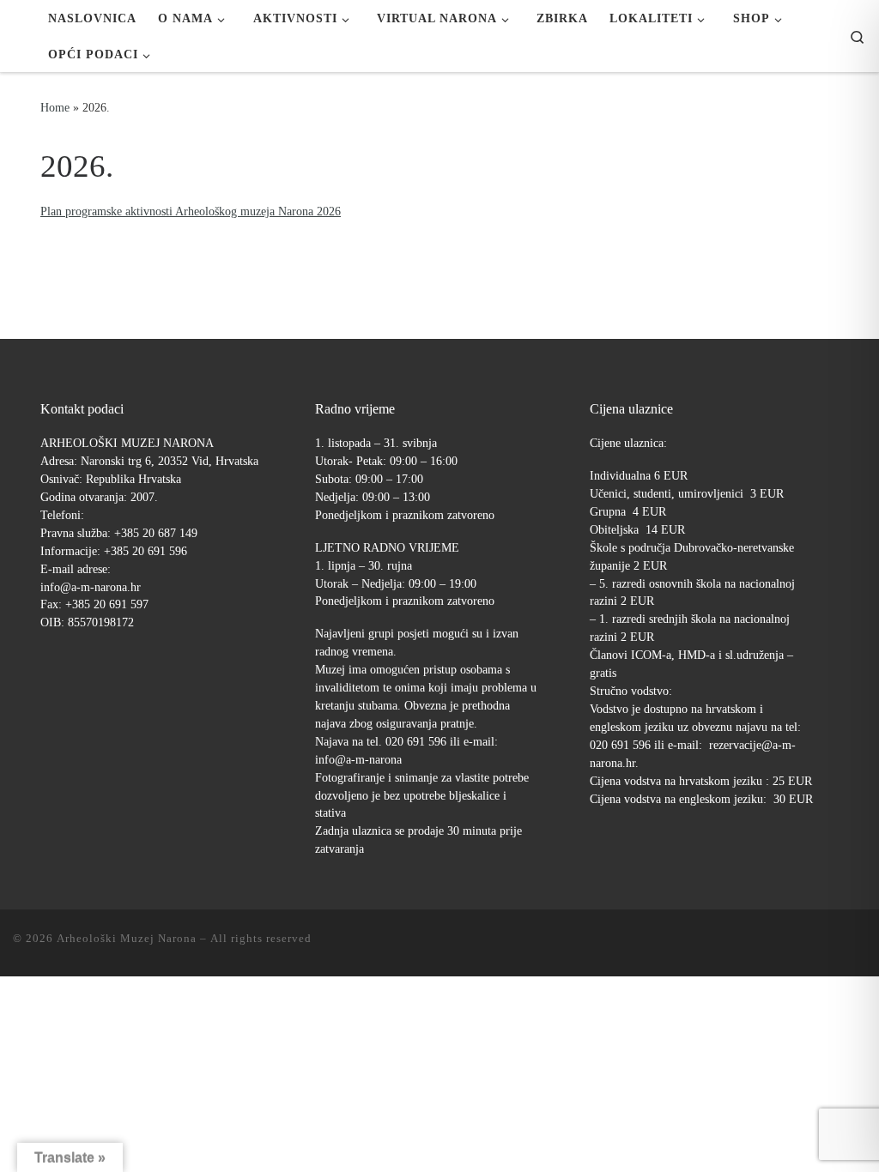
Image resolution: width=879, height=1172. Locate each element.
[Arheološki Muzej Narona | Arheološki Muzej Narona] (17, 36)
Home (55, 107)
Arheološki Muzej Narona (127, 938)
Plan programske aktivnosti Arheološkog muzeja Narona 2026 (190, 211)
